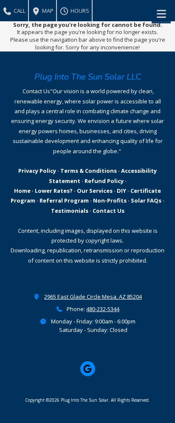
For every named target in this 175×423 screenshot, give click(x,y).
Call (18, 10)
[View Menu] (161, 13)
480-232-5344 (102, 309)
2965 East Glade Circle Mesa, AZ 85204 (93, 296)
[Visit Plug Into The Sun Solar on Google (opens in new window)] (87, 368)
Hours (79, 10)
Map (47, 10)
